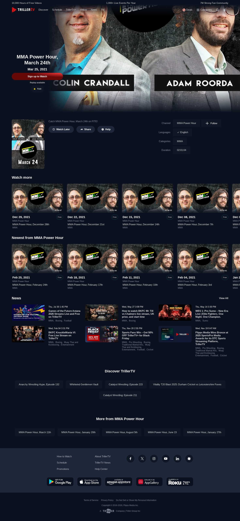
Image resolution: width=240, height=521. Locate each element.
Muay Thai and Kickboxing (136, 346)
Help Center (101, 469)
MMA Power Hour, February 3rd (195, 284)
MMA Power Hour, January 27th (204, 432)
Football (68, 321)
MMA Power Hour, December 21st (86, 224)
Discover (43, 9)
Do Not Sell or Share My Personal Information (136, 500)
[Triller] (189, 459)
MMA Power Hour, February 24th (30, 284)
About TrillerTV (103, 456)
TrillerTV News (103, 462)
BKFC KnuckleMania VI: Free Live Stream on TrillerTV (62, 335)
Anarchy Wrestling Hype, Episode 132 (39, 384)
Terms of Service (91, 500)
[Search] (217, 10)
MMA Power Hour (186, 123)
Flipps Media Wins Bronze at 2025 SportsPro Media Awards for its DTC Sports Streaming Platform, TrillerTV (211, 338)
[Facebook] (130, 459)
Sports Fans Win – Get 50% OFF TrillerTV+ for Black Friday (137, 335)
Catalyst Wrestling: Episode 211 (120, 395)
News (94, 9)
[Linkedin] (177, 459)
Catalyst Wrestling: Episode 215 (126, 384)
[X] (142, 459)
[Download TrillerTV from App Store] (89, 481)
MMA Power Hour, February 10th (140, 284)
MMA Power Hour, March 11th (35, 432)
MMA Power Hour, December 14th (141, 224)
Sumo (205, 321)
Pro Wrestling (135, 342)
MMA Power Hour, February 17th (85, 284)
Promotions (63, 469)
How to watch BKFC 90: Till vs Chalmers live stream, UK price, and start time (138, 313)
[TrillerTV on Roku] (180, 481)
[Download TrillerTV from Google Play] (60, 481)
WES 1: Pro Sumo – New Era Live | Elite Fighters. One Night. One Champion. (211, 313)
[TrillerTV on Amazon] (118, 481)
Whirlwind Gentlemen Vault (84, 384)
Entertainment (67, 345)
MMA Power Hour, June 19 (162, 432)
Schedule (57, 9)
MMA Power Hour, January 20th (78, 432)
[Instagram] (154, 459)
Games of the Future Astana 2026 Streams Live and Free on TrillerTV (64, 313)
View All (223, 298)
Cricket (150, 350)
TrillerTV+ (71, 9)
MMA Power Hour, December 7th (195, 224)
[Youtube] (166, 459)
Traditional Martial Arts (132, 345)
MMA (180, 141)
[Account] (224, 10)
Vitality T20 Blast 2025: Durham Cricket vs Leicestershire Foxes (187, 384)
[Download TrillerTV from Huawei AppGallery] (149, 481)
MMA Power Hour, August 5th (121, 432)
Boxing (59, 321)
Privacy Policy (107, 500)
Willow (83, 9)
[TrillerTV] (23, 10)
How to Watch (64, 456)
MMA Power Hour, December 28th (30, 224)
